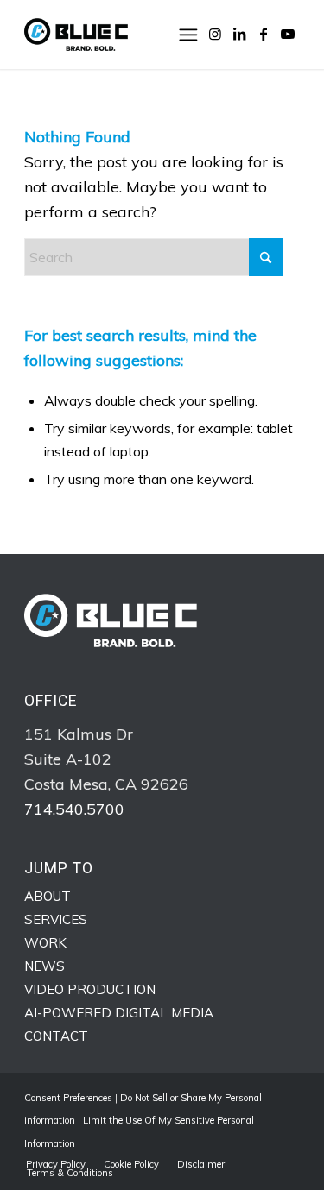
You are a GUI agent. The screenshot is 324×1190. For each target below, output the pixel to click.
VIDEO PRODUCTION (90, 989)
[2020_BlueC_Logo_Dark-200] (134, 34)
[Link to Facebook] (263, 34)
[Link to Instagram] (215, 34)
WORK (45, 943)
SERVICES (55, 919)
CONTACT (56, 1036)
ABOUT (47, 896)
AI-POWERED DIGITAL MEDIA (118, 1012)
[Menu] (191, 34)
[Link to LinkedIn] (239, 34)
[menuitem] (191, 34)
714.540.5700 (74, 809)
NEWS (44, 966)
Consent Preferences (68, 1098)
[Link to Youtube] (288, 34)
